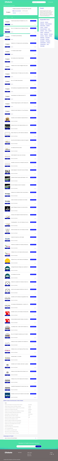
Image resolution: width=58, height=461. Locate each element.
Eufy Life (50, 30)
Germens (48, 42)
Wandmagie (42, 37)
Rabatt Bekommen (33, 20)
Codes (6, 17)
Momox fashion (42, 25)
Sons (47, 44)
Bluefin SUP (29, 454)
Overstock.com (46, 32)
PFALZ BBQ (42, 46)
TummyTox (42, 30)
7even (46, 30)
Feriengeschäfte (50, 2)
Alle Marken (9, 5)
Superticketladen (43, 42)
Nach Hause (5, 5)
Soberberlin (46, 34)
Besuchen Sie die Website (14, 121)
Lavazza (41, 27)
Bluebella (48, 25)
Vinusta (41, 34)
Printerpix (45, 27)
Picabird (13, 5)
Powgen (41, 32)
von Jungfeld (42, 39)
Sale (12, 17)
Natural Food (29, 455)
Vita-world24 (47, 37)
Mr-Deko (46, 22)
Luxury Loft (42, 22)
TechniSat (47, 39)
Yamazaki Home (42, 44)
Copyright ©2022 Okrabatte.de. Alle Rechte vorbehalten (12, 459)
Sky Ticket (50, 34)
